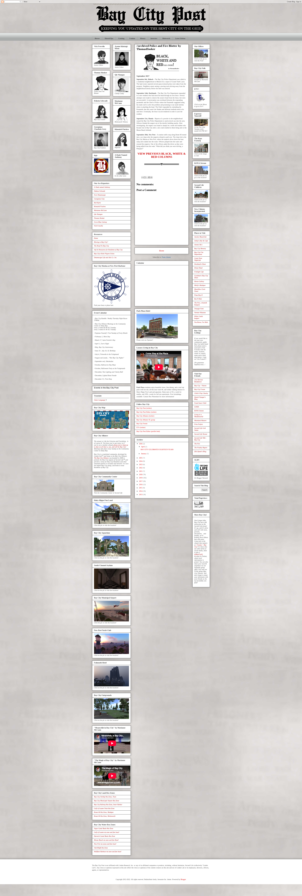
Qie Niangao (98, 214)
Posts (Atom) (166, 257)
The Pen (197, 444)
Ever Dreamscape (100, 195)
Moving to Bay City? (101, 242)
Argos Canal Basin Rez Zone (103, 828)
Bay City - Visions (200, 386)
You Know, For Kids (201, 322)
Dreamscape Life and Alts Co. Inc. (105, 257)
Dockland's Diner (200, 264)
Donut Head (198, 268)
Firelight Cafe (199, 272)
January (144, 454)
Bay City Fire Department (198, 253)
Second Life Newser (200, 434)
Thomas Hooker (99, 218)
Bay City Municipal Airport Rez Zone (106, 801)
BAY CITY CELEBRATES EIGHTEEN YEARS (157, 449)
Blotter (97, 38)
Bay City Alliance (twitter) (145, 416)
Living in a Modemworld (198, 416)
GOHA (196, 407)
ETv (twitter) (140, 427)
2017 (141, 481)
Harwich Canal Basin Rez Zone (104, 836)
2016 (141, 484)
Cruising (121, 38)
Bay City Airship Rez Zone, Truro (105, 797)
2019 (141, 478)
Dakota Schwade (99, 191)
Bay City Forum (141, 423)
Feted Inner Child (200, 403)
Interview (154, 38)
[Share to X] (147, 177)
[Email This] (142, 177)
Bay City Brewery (200, 248)
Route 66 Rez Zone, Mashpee (103, 812)
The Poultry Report (200, 448)
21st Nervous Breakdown (198, 381)
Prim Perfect (198, 424)
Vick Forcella (98, 226)
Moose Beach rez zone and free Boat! (106, 840)
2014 (141, 491)
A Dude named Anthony (102, 187)
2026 (141, 444)
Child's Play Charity (201, 393)
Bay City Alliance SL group (145, 420)
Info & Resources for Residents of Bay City (108, 250)
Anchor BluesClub (200, 237)
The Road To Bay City (101, 246)
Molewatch (166, 38)
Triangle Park (198, 309)
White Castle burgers (198, 317)
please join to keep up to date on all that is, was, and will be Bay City (111, 446)
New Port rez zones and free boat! (105, 844)
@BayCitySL (198, 554)
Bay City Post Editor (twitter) (146, 412)
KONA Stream (199, 411)
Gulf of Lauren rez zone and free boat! (106, 832)
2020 (141, 474)
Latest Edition (180, 38)
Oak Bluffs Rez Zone (101, 848)
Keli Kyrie (97, 203)
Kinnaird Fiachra (100, 206)
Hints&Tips (109, 38)
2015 (141, 488)
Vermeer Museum (200, 312)
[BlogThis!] (145, 177)
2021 (141, 471)
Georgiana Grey (99, 199)
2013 (141, 494)
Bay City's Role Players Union (104, 254)
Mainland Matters (200, 420)
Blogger (183, 879)
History (142, 38)
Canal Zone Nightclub (198, 259)
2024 (141, 461)
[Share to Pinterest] (151, 177)
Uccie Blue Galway (100, 222)
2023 (141, 464)
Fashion (132, 38)
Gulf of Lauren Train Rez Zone (104, 808)
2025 (141, 458)
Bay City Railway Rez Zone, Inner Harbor (108, 804)
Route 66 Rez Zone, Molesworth (104, 816)
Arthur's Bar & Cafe (201, 241)
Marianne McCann (100, 210)
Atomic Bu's (198, 245)
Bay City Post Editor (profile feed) (148, 431)
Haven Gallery (199, 281)
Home (161, 251)
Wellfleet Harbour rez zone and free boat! (107, 852)
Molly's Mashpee (200, 285)
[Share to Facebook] (149, 177)
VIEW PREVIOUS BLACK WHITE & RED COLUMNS (162, 155)
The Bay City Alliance (101, 458)
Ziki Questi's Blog (200, 451)
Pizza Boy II (198, 295)
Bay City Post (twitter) (144, 408)
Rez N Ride (198, 299)
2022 (141, 468)
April (143, 447)
